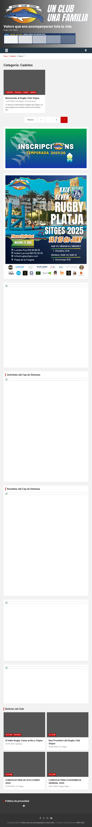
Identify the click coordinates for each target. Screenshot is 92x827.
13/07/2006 (9, 101)
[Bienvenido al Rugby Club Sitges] (24, 82)
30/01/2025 (53, 786)
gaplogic (19, 744)
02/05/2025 (9, 744)
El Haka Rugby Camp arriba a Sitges (24, 740)
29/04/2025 (53, 747)
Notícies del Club (14, 708)
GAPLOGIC (80, 823)
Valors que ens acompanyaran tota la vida (38, 26)
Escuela (18, 92)
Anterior (30, 120)
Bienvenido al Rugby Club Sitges (22, 98)
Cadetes (9, 92)
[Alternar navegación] (7, 50)
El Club (9, 735)
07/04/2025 (9, 786)
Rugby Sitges (64, 786)
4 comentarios (30, 101)
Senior (33, 92)
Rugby (25, 92)
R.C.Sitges (20, 101)
